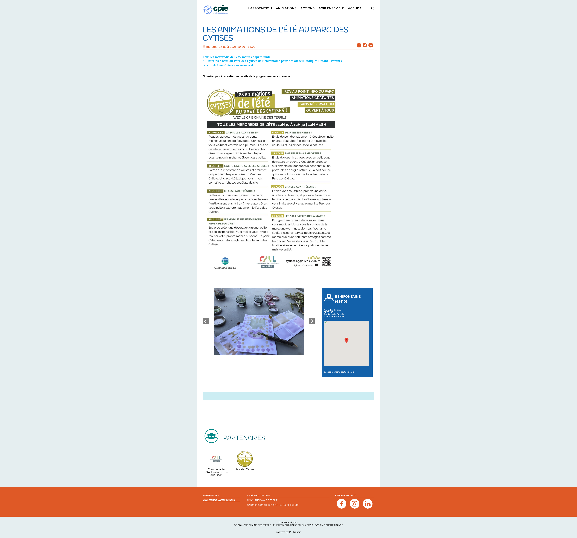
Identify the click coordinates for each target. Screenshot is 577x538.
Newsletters (211, 495)
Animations (286, 8)
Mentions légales (288, 522)
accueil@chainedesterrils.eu (339, 372)
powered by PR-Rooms (288, 532)
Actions (307, 8)
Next (312, 321)
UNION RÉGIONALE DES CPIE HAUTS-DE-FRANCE (273, 505)
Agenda (355, 8)
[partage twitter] (365, 45)
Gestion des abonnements (219, 500)
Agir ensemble (331, 8)
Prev (206, 321)
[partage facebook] (359, 45)
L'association (260, 8)
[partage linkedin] (370, 45)
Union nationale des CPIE (262, 500)
